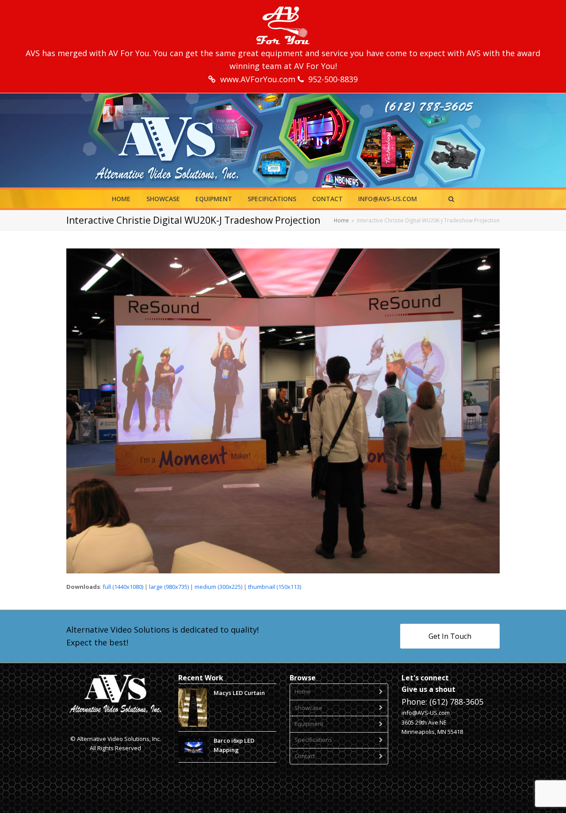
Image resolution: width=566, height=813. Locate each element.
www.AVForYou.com (259, 79)
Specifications (313, 740)
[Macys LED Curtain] (192, 707)
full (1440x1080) (123, 587)
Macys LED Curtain (239, 693)
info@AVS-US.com (426, 713)
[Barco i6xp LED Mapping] (192, 747)
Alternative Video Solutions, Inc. (119, 739)
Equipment (308, 724)
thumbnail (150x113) (274, 587)
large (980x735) (169, 587)
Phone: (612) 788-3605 (442, 701)
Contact (304, 756)
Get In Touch (449, 636)
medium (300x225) (218, 587)
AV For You (128, 53)
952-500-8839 (333, 79)
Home (302, 691)
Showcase (308, 708)
